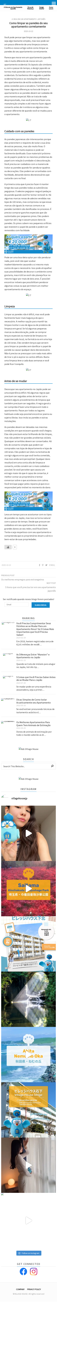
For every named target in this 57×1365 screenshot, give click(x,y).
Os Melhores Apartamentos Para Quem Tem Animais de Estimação (33, 724)
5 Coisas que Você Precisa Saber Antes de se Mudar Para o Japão (36, 678)
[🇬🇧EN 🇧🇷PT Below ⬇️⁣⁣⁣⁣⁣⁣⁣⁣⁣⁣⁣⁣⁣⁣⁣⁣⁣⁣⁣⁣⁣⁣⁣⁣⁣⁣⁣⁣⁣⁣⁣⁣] (28, 833)
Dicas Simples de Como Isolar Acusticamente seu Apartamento (33, 701)
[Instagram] (33, 1271)
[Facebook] (23, 1271)
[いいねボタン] (8, 547)
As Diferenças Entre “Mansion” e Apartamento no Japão (33, 656)
